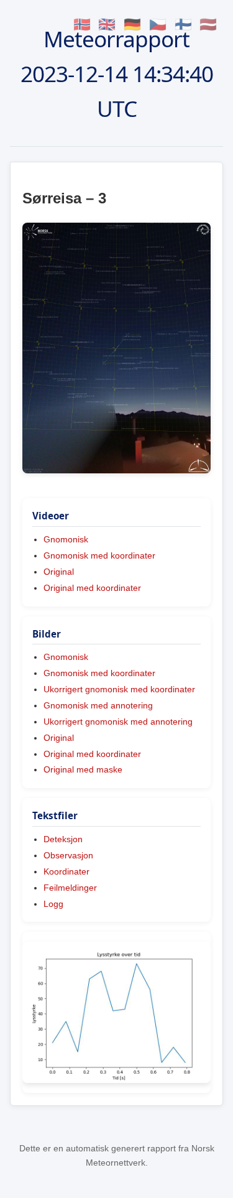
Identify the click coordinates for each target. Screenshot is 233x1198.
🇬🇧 (107, 24)
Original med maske (82, 769)
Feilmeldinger (70, 888)
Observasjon (68, 855)
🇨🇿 (158, 24)
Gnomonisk (65, 539)
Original (58, 572)
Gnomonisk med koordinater (99, 555)
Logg (53, 904)
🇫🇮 (183, 24)
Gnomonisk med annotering (98, 705)
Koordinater (66, 871)
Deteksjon (63, 839)
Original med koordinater (92, 588)
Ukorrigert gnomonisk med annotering (118, 722)
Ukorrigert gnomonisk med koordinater (119, 689)
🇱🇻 (208, 24)
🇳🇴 (82, 24)
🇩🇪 (132, 24)
